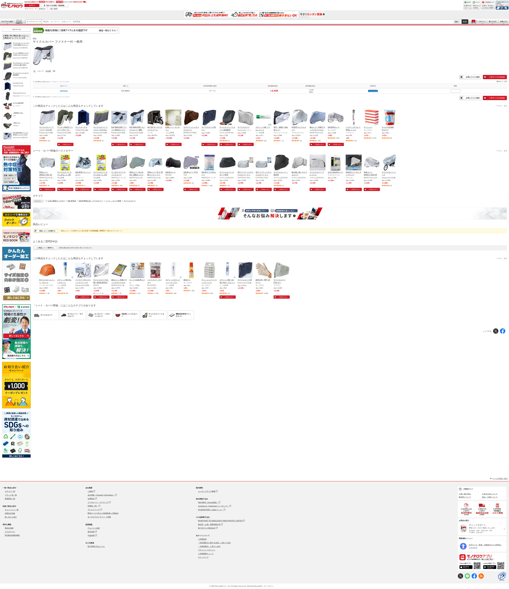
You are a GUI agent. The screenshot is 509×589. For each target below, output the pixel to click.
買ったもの (492, 21)
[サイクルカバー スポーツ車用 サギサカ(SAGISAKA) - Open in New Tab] (227, 163)
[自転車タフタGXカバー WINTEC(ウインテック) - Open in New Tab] (209, 163)
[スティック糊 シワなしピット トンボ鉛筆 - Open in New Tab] (263, 118)
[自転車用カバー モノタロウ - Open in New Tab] (336, 118)
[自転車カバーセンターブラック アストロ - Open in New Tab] (354, 163)
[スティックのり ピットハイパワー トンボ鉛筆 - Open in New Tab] (173, 270)
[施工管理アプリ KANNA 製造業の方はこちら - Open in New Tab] (16, 358)
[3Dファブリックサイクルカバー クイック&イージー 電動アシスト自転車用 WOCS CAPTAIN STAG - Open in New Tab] (263, 163)
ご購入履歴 (53, 9)
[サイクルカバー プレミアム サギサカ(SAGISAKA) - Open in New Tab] (318, 163)
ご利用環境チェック (206, 554)
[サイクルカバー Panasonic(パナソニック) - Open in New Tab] (245, 118)
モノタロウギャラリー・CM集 (99, 517)
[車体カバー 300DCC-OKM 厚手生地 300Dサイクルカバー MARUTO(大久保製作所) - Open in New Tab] (372, 163)
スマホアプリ (10, 532)
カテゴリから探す (7, 21)
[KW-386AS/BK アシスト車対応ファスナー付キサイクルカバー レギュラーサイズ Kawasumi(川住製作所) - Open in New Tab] (119, 118)
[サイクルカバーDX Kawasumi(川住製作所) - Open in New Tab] (245, 270)
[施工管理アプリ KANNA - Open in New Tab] (16, 338)
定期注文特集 (10, 513)
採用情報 (88, 524)
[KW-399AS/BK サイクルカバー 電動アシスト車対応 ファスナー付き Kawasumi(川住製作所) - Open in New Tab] (137, 118)
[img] (12, 5)
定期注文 (42, 9)
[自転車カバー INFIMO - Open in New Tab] (173, 163)
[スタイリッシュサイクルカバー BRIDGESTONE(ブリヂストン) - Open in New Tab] (191, 118)
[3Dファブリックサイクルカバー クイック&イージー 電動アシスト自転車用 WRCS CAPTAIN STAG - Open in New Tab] (245, 163)
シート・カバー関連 (113, 201)
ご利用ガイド (468, 489)
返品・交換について (490, 497)
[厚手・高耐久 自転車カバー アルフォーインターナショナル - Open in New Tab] (281, 118)
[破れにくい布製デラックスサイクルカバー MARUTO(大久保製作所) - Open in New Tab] (318, 118)
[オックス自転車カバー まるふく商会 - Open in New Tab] (137, 270)
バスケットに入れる (497, 77)
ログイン (32, 5)
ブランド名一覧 (11, 495)
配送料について (465, 497)
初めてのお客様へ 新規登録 (55, 5)
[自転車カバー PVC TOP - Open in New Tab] (191, 163)
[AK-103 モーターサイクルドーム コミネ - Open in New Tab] (155, 118)
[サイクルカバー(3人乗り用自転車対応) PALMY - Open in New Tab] (101, 270)
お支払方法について (490, 494)
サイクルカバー (130, 201)
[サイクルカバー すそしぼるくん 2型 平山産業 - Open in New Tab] (101, 163)
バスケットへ (67, 144)
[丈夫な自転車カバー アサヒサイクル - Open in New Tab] (336, 163)
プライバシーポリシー (206, 550)
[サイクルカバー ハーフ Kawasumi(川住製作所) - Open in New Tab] (390, 163)
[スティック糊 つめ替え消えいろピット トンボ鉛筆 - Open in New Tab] (227, 270)
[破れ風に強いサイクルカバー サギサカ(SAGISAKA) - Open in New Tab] (300, 163)
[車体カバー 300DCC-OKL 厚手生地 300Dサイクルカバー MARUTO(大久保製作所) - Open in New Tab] (47, 163)
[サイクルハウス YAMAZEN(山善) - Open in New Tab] (83, 118)
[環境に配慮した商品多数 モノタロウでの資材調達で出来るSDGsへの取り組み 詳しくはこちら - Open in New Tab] (16, 457)
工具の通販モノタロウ (56, 201)
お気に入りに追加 (473, 77)
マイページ (29, 9)
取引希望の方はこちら (96, 546)
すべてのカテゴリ (32, 21)
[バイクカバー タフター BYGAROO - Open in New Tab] (155, 270)
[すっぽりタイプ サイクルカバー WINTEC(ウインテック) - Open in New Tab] (119, 163)
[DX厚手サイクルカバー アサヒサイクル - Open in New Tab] (300, 118)
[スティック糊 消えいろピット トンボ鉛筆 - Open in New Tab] (65, 270)
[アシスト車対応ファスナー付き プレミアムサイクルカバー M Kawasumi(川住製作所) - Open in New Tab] (65, 118)
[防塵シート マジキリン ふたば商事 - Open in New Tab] (173, 118)
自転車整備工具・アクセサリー (91, 201)
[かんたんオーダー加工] (16, 301)
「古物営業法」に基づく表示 (209, 546)
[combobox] (248, 21)
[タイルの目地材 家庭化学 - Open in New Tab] (390, 118)
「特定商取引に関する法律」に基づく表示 (214, 543)
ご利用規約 (202, 539)
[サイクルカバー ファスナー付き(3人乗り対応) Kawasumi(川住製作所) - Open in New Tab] (101, 118)
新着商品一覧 (10, 499)
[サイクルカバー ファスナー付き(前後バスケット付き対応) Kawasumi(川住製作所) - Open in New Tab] (47, 118)
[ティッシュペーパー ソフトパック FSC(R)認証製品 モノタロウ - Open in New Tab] (209, 270)
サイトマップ (203, 557)
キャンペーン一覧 (12, 510)
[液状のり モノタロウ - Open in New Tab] (191, 270)
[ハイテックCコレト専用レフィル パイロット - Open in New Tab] (354, 118)
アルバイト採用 (94, 528)
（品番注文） (19, 21)
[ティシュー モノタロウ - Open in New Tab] (372, 118)
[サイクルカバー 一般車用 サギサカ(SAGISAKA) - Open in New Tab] (281, 163)
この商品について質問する (45, 248)
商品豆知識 (9, 528)
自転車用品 (71, 201)
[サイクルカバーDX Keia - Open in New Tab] (209, 118)
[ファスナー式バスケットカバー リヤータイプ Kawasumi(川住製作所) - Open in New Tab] (83, 270)
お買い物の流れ (465, 494)
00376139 (63, 91)
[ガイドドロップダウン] (488, 7)
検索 (465, 22)
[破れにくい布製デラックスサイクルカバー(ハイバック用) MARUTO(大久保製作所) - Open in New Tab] (119, 270)
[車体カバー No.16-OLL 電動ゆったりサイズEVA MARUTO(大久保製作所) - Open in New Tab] (137, 163)
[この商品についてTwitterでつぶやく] (460, 578)
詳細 (456, 22)
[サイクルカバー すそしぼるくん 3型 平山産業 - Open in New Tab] (65, 163)
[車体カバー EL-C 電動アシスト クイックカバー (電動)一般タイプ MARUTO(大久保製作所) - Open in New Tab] (155, 163)
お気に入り (503, 21)
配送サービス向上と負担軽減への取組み (103, 513)
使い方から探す (11, 517)
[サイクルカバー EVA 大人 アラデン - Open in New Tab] (281, 270)
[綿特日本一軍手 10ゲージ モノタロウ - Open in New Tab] (263, 270)
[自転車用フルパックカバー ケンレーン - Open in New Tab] (83, 163)
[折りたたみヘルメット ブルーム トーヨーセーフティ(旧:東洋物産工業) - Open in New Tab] (47, 270)
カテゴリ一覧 (10, 491)
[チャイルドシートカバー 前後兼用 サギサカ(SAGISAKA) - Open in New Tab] (227, 118)
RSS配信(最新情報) (12, 535)
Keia (34, 38)
